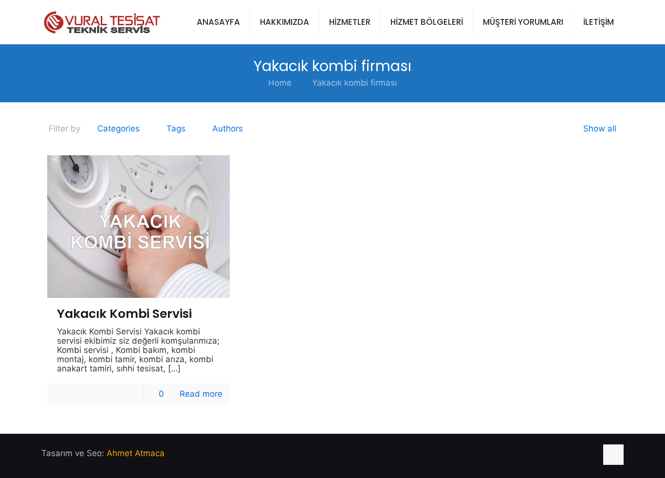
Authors (227, 128)
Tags (175, 128)
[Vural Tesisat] (101, 22)
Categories (118, 128)
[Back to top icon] (613, 454)
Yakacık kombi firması (354, 83)
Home (280, 83)
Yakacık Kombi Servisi (124, 313)
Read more (201, 394)
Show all (599, 128)
